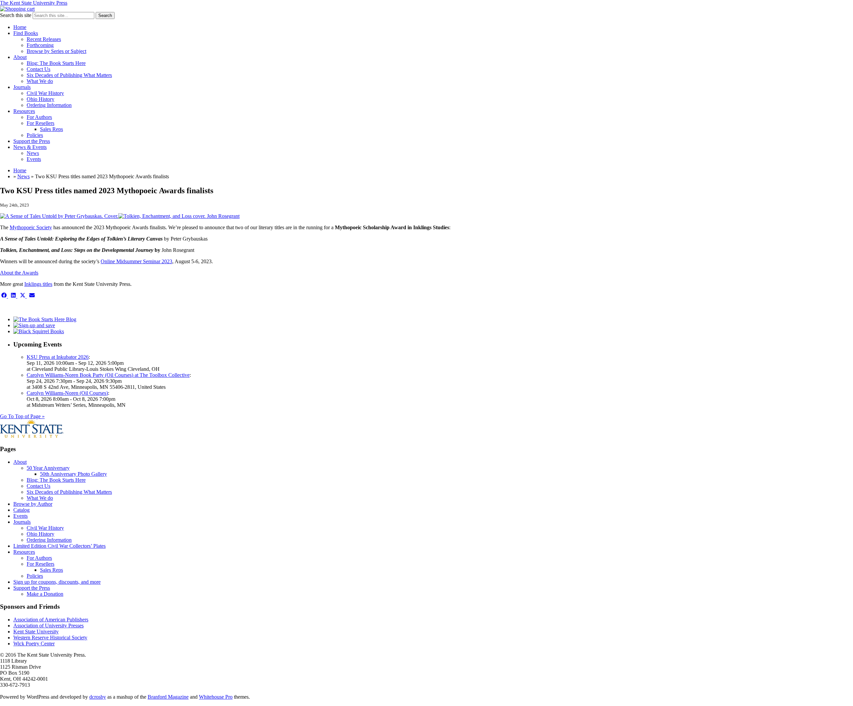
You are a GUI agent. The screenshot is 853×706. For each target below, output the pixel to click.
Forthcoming (40, 45)
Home (19, 27)
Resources (24, 111)
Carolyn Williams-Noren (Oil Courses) (67, 393)
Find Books (25, 33)
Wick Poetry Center (34, 643)
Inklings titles (38, 284)
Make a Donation (45, 594)
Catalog (21, 510)
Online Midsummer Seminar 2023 (136, 261)
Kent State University (36, 631)
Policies (35, 135)
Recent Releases (44, 39)
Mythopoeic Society (31, 227)
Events (34, 159)
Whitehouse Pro (216, 697)
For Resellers (40, 123)
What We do (40, 81)
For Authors (39, 117)
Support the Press (31, 141)
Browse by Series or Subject (56, 51)
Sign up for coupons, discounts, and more (57, 582)
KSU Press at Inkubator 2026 (58, 357)
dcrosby (97, 697)
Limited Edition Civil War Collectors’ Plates (59, 546)
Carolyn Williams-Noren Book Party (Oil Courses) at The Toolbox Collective (108, 375)
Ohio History (40, 99)
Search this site (15, 15)
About (20, 57)
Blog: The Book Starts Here (56, 63)
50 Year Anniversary (48, 468)
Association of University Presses (48, 625)
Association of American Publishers (50, 619)
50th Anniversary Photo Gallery (73, 474)
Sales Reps (51, 129)
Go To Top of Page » (22, 416)
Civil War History (45, 93)
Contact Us (38, 69)
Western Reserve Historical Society (50, 637)
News (33, 153)
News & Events (30, 147)
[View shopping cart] (17, 9)
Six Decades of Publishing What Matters (69, 75)
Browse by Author (32, 504)
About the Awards (19, 273)
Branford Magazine (168, 697)
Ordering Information (49, 105)
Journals (22, 87)
